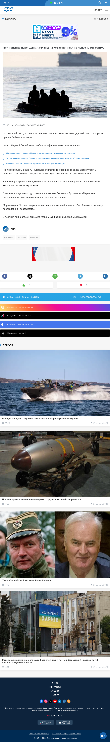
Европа (103, 18)
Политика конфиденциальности (66, 734)
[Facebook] (41, 701)
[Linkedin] (64, 701)
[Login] (106, 2)
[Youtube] (55, 701)
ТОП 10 (55, 694)
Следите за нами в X (16, 333)
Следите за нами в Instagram (20, 307)
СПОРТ (98, 10)
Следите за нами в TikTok (19, 316)
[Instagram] (46, 701)
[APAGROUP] (55, 715)
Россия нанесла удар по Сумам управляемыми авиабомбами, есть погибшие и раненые (47, 158)
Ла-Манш (22, 237)
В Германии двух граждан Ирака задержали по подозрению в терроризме (40, 153)
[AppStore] (64, 722)
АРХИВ (55, 691)
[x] (50, 701)
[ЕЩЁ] (106, 10)
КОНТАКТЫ (55, 687)
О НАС (55, 683)
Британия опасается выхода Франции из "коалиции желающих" (35, 163)
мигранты (8, 237)
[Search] (99, 3)
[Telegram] (59, 701)
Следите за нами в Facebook (20, 324)
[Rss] (68, 701)
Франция (34, 237)
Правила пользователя (39, 734)
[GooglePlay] (46, 722)
